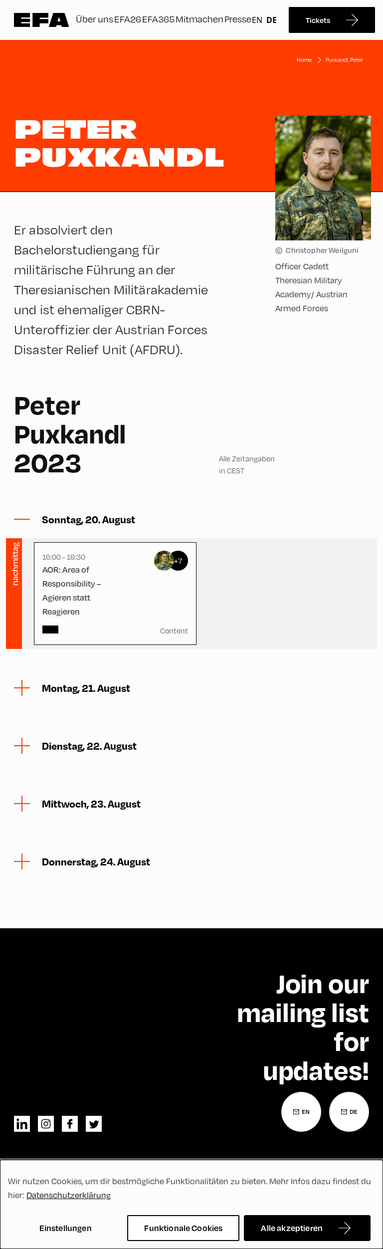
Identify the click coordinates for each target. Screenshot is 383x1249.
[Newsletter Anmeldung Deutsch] (349, 1112)
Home (304, 59)
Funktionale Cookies (183, 1228)
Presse (237, 18)
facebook (70, 1124)
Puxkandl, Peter (344, 59)
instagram (46, 1124)
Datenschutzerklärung (68, 1195)
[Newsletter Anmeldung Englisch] (301, 1112)
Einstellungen (65, 1228)
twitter (94, 1124)
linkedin (22, 1124)
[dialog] (191, 1204)
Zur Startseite (41, 20)
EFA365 (158, 18)
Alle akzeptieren (292, 1228)
